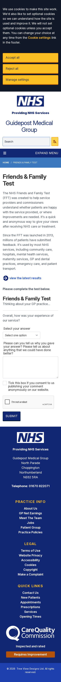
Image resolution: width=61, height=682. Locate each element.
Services (30, 612)
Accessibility (30, 560)
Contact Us (30, 592)
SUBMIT (12, 416)
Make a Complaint (30, 574)
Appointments (30, 602)
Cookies (30, 565)
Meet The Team (30, 518)
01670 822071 (39, 486)
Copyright (30, 569)
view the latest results (25, 278)
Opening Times (30, 616)
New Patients (30, 597)
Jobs (30, 522)
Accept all (12, 57)
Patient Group (30, 527)
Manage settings (17, 79)
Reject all (12, 68)
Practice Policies (30, 532)
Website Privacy (30, 555)
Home (6, 162)
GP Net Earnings (30, 513)
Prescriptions (30, 607)
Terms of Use (30, 550)
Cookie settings (39, 37)
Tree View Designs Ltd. (30, 668)
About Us (30, 508)
